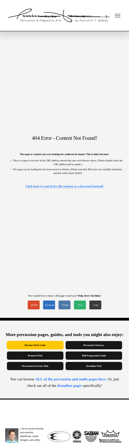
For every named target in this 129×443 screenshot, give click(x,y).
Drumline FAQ (93, 366)
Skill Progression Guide (94, 355)
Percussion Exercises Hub (35, 366)
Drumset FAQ (35, 355)
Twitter (65, 305)
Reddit (34, 305)
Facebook (50, 305)
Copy (96, 305)
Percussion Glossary (93, 345)
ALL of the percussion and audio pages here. (71, 379)
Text (80, 305)
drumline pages (70, 386)
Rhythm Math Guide (35, 345)
